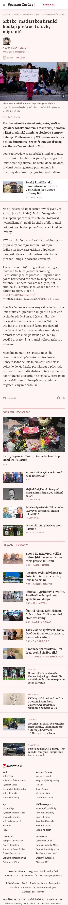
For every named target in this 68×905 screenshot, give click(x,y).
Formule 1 (7, 825)
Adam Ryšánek (13, 48)
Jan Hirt (39, 785)
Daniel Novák (42, 584)
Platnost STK (42, 862)
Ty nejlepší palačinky (46, 808)
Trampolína (54, 883)
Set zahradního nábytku (44, 887)
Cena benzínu (26, 876)
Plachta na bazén (38, 883)
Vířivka (40, 892)
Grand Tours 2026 (44, 797)
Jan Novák (40, 603)
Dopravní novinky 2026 (47, 849)
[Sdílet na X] (63, 398)
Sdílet (22, 57)
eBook (10, 57)
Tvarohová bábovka (45, 821)
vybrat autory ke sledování (14, 52)
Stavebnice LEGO (55, 899)
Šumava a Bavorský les (14, 849)
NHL (5, 830)
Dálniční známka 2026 (47, 845)
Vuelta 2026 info (44, 776)
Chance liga (8, 808)
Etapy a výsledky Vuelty (47, 780)
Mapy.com (33, 871)
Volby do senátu (10, 793)
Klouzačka (26, 887)
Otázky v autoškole (45, 858)
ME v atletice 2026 (12, 821)
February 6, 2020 (48, 299)
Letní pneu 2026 (44, 841)
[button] (34, 81)
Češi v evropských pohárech (48, 876)
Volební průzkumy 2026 (14, 780)
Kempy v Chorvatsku (13, 841)
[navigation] (4, 4)
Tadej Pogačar (42, 789)
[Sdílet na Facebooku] (58, 398)
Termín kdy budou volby (14, 789)
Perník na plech (43, 830)
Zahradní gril (28, 892)
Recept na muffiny (45, 813)
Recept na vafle (43, 825)
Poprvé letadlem (11, 845)
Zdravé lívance (43, 817)
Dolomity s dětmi (11, 862)
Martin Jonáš (42, 622)
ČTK (27, 48)
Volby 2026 (8, 776)
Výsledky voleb (10, 785)
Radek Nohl (41, 565)
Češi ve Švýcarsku (11, 853)
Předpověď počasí (49, 871)
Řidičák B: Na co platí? (46, 853)
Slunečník (14, 887)
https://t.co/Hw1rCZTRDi (19, 295)
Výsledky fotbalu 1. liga (14, 813)
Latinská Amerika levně (14, 858)
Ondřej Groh (42, 641)
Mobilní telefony (36, 899)
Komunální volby (11, 797)
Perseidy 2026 (11, 876)
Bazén (25, 883)
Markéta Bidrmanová (48, 656)
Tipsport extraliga (11, 817)
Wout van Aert (43, 793)
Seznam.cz (48, 4)
